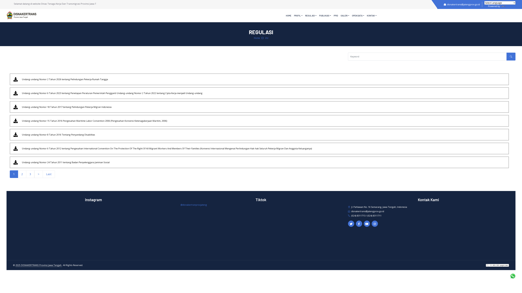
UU (266, 37)
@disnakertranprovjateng (194, 204)
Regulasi (310, 15)
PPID (336, 15)
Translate (510, 6)
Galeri (344, 15)
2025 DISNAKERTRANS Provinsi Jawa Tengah (38, 265)
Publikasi (324, 15)
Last (49, 174)
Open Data (357, 15)
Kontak (371, 15)
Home (288, 15)
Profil (297, 15)
